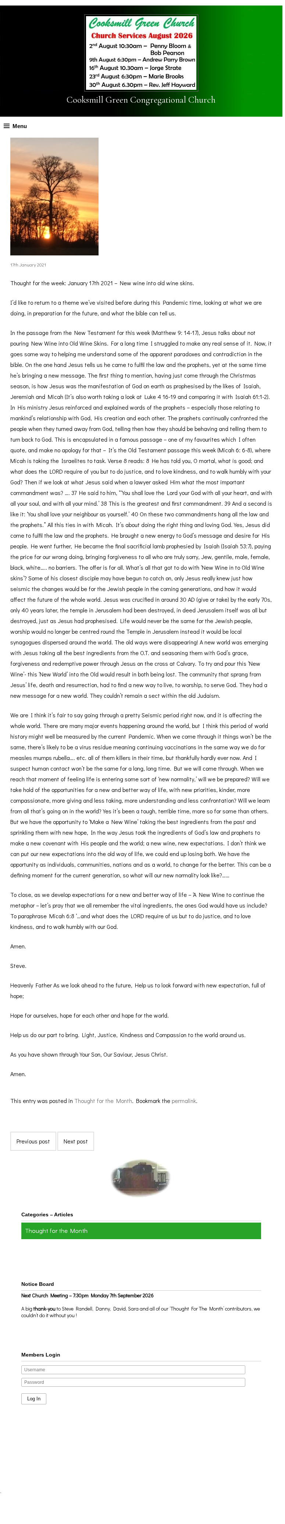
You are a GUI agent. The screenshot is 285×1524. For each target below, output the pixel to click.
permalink (184, 1100)
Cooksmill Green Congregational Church (141, 99)
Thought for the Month (103, 1100)
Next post (76, 1141)
